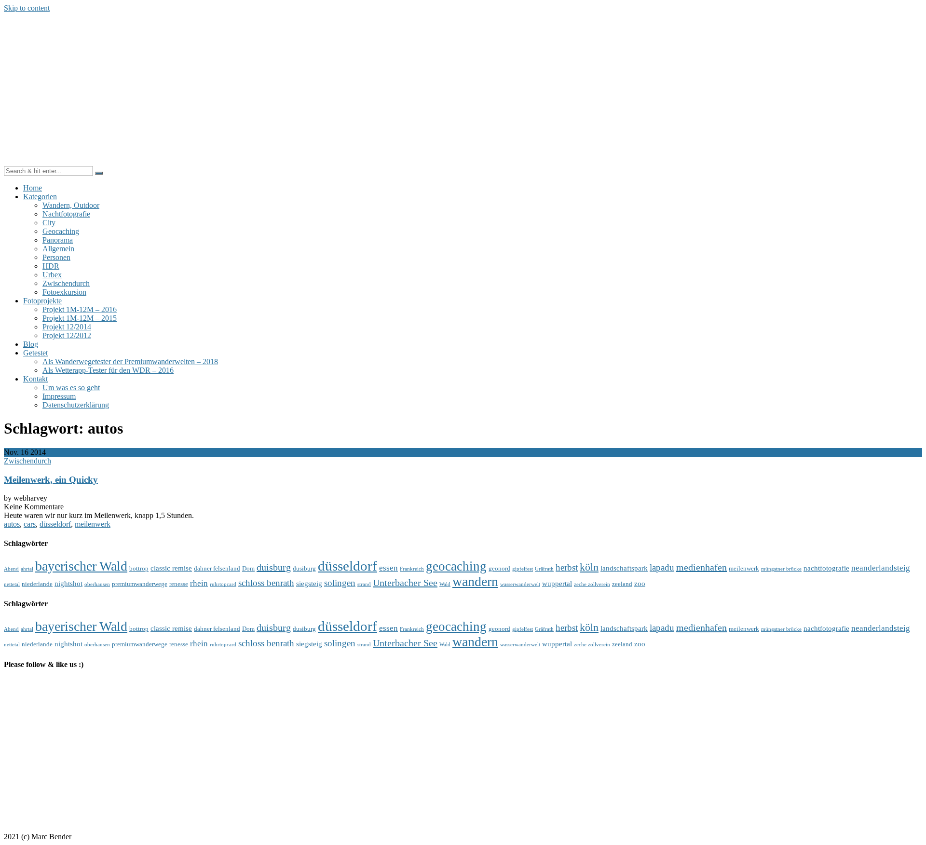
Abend (11, 569)
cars (30, 524)
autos (12, 524)
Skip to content (27, 8)
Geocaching (60, 231)
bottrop (139, 568)
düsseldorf (55, 524)
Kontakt (35, 379)
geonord (499, 568)
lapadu (662, 567)
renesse (178, 583)
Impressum (59, 396)
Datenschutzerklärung (75, 405)
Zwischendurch (66, 283)
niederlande (37, 583)
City (48, 222)
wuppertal (557, 583)
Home (32, 188)
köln (589, 567)
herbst (567, 567)
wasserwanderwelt (520, 584)
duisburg (274, 567)
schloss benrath (266, 583)
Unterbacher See (405, 582)
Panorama (57, 240)
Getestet (35, 353)
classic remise (171, 568)
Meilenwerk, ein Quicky (51, 480)
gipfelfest (522, 569)
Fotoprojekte (42, 301)
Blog (30, 344)
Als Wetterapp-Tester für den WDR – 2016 (108, 370)
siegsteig (309, 583)
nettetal (12, 584)
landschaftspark (624, 568)
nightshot (68, 583)
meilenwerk (92, 524)
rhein (199, 583)
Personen (56, 257)
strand (364, 584)
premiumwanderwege (139, 583)
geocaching (456, 566)
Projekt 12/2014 (66, 327)
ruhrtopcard (223, 584)
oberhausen (97, 584)
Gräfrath (544, 569)
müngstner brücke (781, 569)
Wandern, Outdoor (70, 205)
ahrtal (27, 569)
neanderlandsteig (880, 567)
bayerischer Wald (81, 566)
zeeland (622, 583)
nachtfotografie (826, 568)
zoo (639, 583)
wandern (475, 581)
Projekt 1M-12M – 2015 (79, 318)
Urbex (52, 275)
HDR (50, 266)
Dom (248, 568)
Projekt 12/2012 (66, 335)
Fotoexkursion (64, 292)
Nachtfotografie (66, 214)
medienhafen (701, 567)
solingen (339, 583)
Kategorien (40, 196)
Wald (444, 584)
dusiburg (304, 568)
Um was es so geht (71, 387)
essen (388, 567)
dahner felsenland (217, 568)
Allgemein (58, 249)
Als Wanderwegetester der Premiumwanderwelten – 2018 (130, 361)
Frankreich (412, 569)
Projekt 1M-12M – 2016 (79, 309)
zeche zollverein (592, 584)
